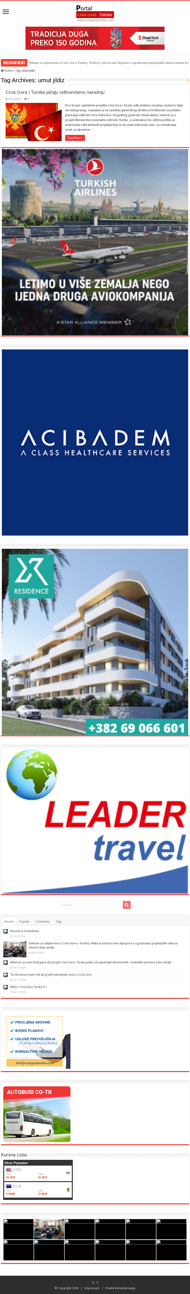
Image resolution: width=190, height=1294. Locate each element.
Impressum (92, 1288)
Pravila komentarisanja (120, 1288)
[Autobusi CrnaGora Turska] (36, 1114)
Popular (24, 921)
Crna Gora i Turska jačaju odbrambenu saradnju (55, 92)
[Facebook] (97, 1282)
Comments (42, 921)
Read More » (75, 138)
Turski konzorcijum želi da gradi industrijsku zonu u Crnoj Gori (51, 974)
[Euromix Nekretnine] (95, 642)
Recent (9, 921)
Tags (59, 921)
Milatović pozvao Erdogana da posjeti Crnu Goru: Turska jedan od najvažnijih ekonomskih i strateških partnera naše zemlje (90, 962)
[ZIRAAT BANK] (95, 38)
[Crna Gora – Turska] (95, 12)
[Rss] (93, 1282)
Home (8, 70)
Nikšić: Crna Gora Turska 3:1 (28, 987)
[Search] (127, 905)
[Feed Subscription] (188, 80)
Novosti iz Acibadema (24, 931)
